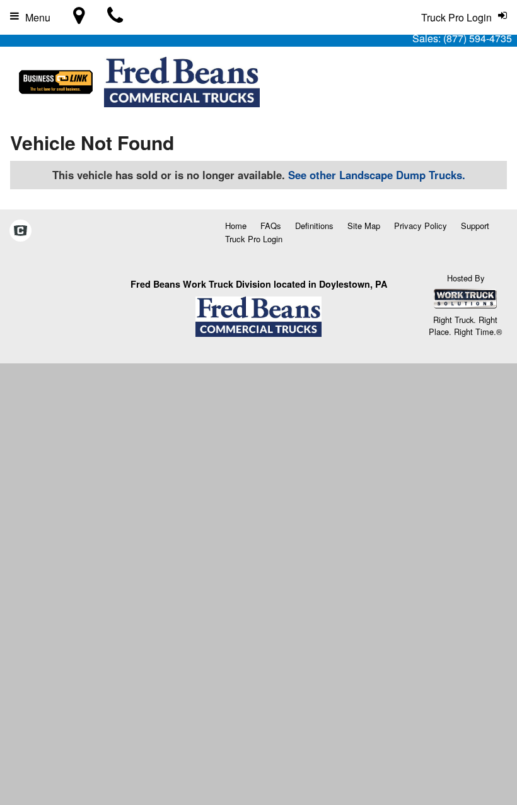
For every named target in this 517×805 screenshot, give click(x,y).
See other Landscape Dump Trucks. (376, 174)
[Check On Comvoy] (20, 231)
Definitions (314, 226)
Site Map (363, 226)
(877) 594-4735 (477, 38)
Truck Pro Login (253, 239)
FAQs (270, 226)
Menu (37, 17)
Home (236, 226)
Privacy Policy (420, 226)
